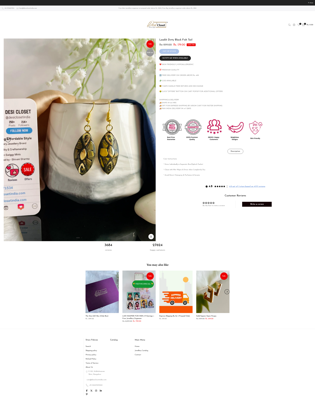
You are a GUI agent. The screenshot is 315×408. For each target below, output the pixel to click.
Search (88, 346)
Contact (138, 355)
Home (137, 346)
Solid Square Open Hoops (206, 316)
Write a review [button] (257, 204)
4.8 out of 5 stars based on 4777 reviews (247, 187)
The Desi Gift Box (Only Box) (97, 316)
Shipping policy (91, 351)
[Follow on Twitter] (91, 390)
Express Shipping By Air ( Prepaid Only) (174, 316)
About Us (89, 367)
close (5, 3)
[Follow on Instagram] (96, 390)
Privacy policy (91, 355)
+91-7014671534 (9, 8)
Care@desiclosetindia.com (28, 8)
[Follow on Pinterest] (87, 394)
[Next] (151, 139)
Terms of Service (92, 363)
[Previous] (8, 139)
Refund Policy (91, 359)
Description (235, 151)
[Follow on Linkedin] (101, 390)
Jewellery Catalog (141, 351)
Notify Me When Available (175, 58)
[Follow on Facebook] (87, 390)
